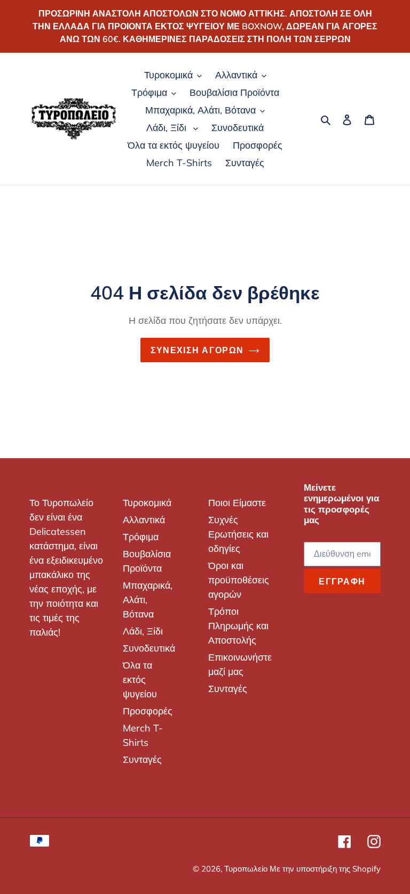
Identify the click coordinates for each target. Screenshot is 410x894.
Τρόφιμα (141, 537)
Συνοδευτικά (149, 648)
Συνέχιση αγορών (197, 350)
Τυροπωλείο (247, 869)
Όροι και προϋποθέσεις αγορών (238, 579)
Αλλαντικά (144, 520)
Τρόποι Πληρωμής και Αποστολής (238, 625)
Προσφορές (147, 711)
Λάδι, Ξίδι (143, 631)
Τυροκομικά (147, 503)
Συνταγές (142, 759)
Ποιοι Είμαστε (237, 503)
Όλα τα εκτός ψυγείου (140, 679)
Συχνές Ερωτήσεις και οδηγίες (238, 534)
